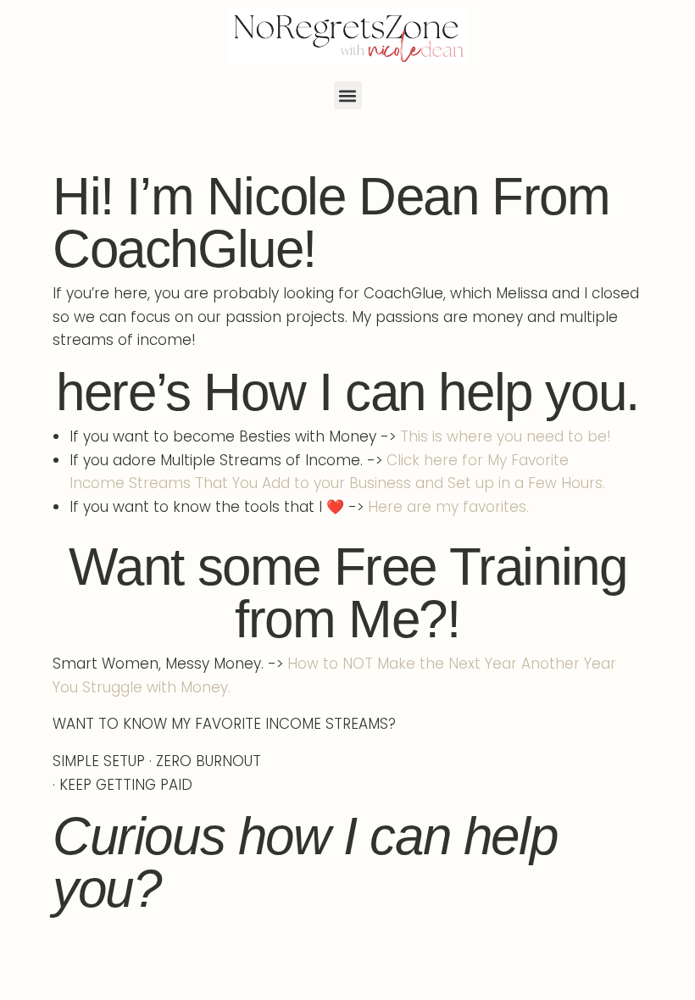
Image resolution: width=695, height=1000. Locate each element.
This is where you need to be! (505, 436)
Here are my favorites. (448, 507)
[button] (348, 95)
